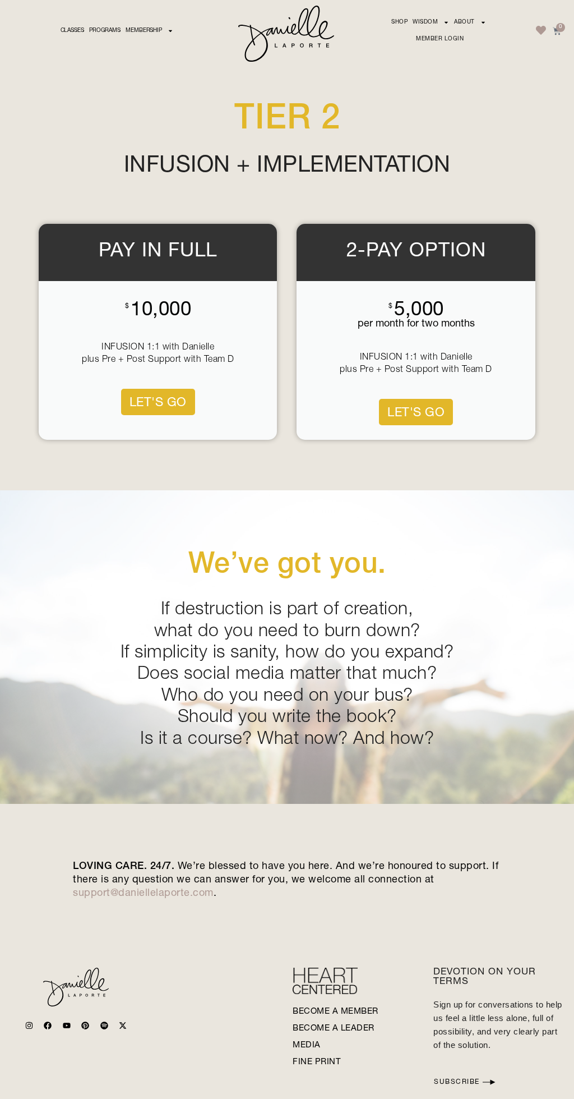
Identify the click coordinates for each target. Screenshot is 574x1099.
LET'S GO (158, 403)
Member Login (440, 39)
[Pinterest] (85, 1025)
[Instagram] (29, 1025)
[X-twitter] (123, 1025)
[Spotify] (104, 1025)
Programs (105, 31)
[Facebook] (47, 1025)
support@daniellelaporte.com (143, 894)
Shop (399, 22)
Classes (72, 31)
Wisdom (425, 22)
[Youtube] (67, 1025)
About (464, 22)
